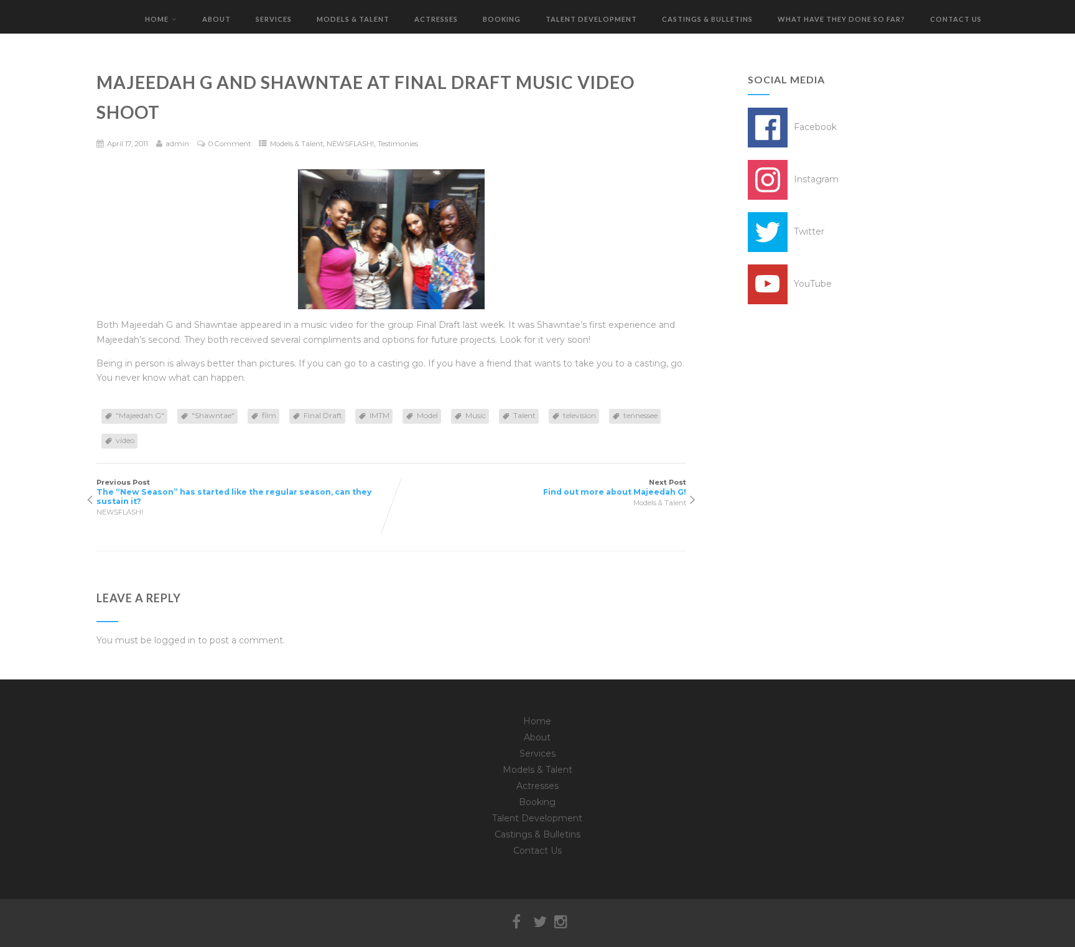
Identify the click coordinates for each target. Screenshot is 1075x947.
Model (427, 415)
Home (157, 19)
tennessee (640, 415)
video (125, 440)
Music (475, 415)
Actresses (436, 19)
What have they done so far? (841, 19)
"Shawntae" (213, 415)
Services (274, 19)
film (269, 415)
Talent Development (591, 19)
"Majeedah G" (140, 415)
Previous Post (233, 492)
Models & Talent (353, 19)
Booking (502, 19)
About (216, 19)
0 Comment (229, 143)
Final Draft (323, 415)
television (579, 415)
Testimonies (398, 143)
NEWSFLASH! (350, 143)
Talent (524, 415)
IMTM (379, 415)
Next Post (614, 487)
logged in (174, 640)
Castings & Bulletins (707, 19)
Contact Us (956, 19)
